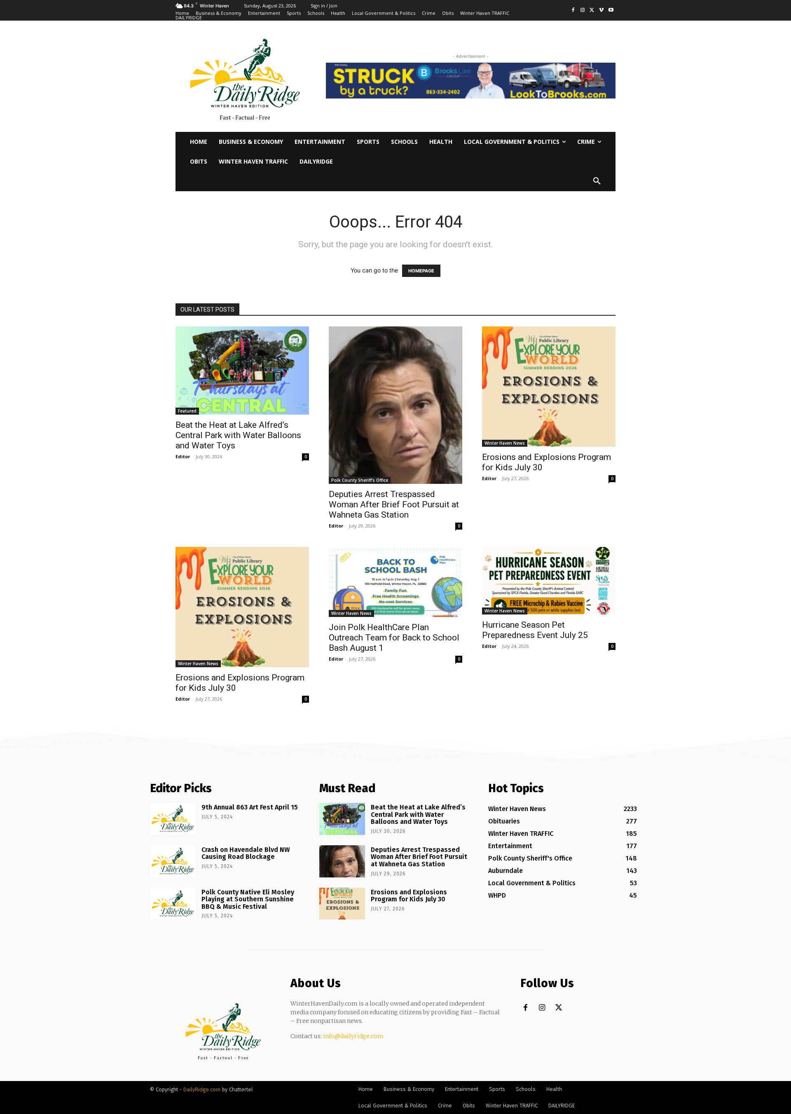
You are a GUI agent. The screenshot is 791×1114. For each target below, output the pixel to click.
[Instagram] (582, 10)
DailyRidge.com (201, 1089)
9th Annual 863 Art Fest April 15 (249, 807)
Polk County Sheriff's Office (359, 480)
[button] (597, 181)
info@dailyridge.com (353, 1036)
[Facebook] (573, 10)
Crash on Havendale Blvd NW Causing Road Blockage (245, 853)
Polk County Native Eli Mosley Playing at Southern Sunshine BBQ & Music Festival (247, 899)
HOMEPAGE (421, 271)
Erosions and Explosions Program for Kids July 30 (409, 895)
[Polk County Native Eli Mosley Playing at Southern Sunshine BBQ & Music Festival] (173, 904)
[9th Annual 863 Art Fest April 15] (173, 819)
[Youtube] (610, 10)
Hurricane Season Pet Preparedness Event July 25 (535, 630)
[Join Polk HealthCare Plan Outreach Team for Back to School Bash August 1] (395, 582)
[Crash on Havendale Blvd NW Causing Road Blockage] (173, 861)
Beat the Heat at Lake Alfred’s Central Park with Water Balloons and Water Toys (238, 435)
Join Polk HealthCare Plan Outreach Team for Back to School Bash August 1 (394, 637)
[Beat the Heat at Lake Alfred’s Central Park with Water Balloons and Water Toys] (242, 370)
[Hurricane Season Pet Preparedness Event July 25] (548, 581)
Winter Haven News (504, 443)
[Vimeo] (601, 10)
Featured (187, 411)
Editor (183, 456)
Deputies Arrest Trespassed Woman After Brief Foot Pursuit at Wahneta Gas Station (394, 504)
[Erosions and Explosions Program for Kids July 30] (548, 386)
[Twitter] (592, 10)
